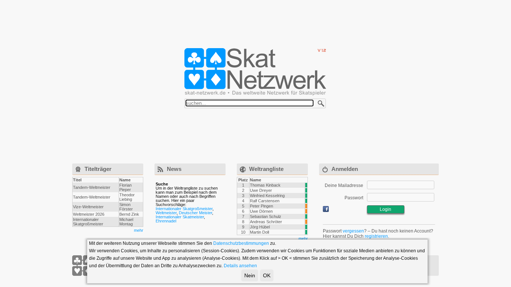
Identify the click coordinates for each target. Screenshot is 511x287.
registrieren (376, 236)
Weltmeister (166, 212)
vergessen (353, 231)
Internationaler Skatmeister (180, 217)
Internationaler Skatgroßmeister (184, 208)
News (174, 169)
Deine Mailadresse (344, 185)
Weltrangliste (266, 169)
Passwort (354, 197)
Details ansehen (240, 265)
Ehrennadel (166, 221)
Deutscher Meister (195, 212)
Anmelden (344, 169)
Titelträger (98, 169)
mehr (138, 230)
